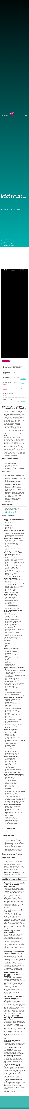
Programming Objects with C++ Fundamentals (14, 511)
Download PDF (15, 210)
